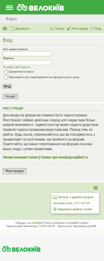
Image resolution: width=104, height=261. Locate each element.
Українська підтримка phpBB (76, 226)
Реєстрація (14, 171)
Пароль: (8, 58)
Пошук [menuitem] (59, 28)
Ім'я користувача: (15, 49)
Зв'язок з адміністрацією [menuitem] (75, 197)
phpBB (36, 222)
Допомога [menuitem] (22, 28)
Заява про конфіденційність (64, 157)
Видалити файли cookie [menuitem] (75, 209)
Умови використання (20, 157)
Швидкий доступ (5, 28)
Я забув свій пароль (16, 67)
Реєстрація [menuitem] (80, 28)
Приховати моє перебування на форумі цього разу (44, 77)
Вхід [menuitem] (98, 28)
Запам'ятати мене (21, 71)
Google (10, 96)
